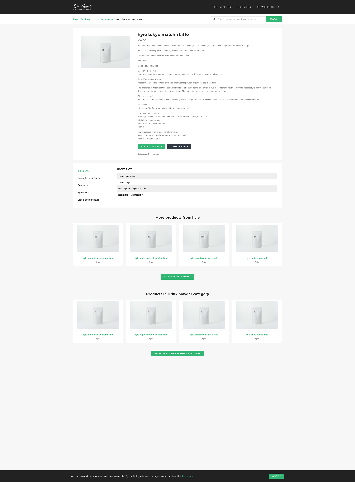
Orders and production (89, 199)
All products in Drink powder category (177, 353)
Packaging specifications (90, 178)
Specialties (83, 192)
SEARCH (274, 19)
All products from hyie (177, 277)
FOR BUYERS (243, 7)
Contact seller (179, 146)
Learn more (187, 476)
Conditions (83, 185)
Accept (276, 476)
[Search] (214, 19)
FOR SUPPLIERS (222, 7)
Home (75, 19)
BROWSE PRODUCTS (268, 7)
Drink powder (107, 19)
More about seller (151, 146)
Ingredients (83, 170)
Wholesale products (90, 19)
